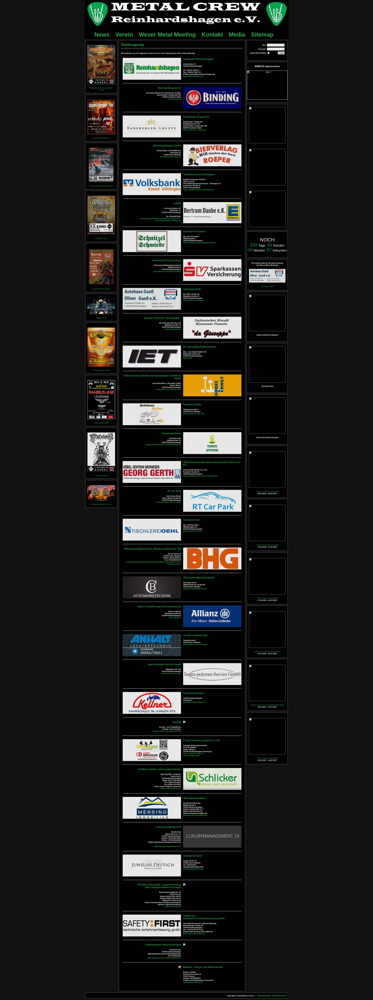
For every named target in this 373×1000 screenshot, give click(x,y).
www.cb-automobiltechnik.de (195, 589)
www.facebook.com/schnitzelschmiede (199, 243)
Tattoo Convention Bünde (267, 758)
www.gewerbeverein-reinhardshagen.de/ (164, 958)
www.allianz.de (175, 618)
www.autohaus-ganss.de (193, 300)
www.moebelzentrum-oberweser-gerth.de (200, 476)
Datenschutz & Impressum (271, 995)
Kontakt (212, 34)
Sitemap (262, 34)
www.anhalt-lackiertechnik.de (195, 644)
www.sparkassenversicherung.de (167, 271)
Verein (124, 34)
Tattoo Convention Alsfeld (267, 598)
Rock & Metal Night (101, 423)
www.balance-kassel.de (193, 982)
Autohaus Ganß (267, 286)
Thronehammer (101, 475)
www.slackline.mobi (191, 756)
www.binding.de (174, 99)
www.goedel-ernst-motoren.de (168, 389)
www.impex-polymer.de (171, 673)
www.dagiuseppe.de (172, 329)
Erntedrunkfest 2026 (101, 370)
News (102, 34)
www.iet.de (187, 358)
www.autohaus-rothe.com (193, 414)
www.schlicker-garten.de (170, 789)
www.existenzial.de (173, 907)
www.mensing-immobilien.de (195, 815)
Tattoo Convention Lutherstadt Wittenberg (267, 705)
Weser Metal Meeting (167, 34)
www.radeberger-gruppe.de (194, 130)
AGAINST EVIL (101, 239)
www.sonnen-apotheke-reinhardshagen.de (163, 445)
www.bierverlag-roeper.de (170, 157)
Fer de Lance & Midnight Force (101, 186)
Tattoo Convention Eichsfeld (267, 545)
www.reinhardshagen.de (193, 76)
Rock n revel (101, 318)
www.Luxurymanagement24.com (167, 846)
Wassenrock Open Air (101, 138)
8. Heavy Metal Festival (101, 289)
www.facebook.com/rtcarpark (168, 502)
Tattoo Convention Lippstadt (267, 492)
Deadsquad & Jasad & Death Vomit (101, 89)
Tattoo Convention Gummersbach (267, 652)
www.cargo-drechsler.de (193, 754)
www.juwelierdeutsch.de (193, 869)
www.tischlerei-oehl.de (192, 531)
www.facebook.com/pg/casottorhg (167, 731)
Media (237, 34)
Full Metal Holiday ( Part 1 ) (101, 504)
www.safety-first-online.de (194, 934)
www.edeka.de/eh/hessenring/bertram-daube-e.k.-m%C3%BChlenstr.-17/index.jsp (160, 220)
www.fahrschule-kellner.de (194, 702)
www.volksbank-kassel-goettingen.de (198, 190)
